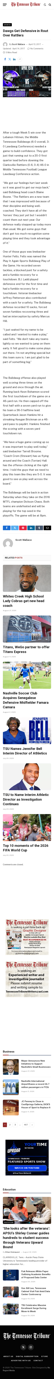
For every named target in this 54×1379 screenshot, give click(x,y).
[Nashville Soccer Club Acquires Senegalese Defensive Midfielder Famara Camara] (27, 675)
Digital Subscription (27, 1356)
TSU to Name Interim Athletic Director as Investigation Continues (26, 799)
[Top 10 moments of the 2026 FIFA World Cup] (27, 827)
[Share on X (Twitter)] (9, 59)
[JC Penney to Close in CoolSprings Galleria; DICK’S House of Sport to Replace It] (11, 1107)
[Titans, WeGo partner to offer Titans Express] (27, 629)
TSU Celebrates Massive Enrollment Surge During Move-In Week (33, 1308)
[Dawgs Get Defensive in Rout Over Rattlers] (27, 81)
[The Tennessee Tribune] (26, 4)
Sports (7, 25)
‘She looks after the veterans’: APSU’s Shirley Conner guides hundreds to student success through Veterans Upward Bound (26, 1237)
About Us (8, 1356)
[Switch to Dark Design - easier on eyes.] (45, 4)
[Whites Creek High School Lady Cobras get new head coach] (27, 578)
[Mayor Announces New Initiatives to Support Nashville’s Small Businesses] (11, 1067)
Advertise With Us (21, 1361)
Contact (38, 1361)
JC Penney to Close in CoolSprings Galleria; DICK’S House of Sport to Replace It (35, 1104)
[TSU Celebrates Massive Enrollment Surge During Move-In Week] (11, 1309)
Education (8, 1222)
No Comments (36, 48)
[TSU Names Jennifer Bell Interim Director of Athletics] (27, 730)
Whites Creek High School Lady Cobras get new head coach (23, 601)
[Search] (49, 4)
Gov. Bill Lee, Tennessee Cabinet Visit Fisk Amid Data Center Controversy (35, 1291)
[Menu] (5, 4)
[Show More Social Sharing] (20, 59)
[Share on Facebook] (5, 59)
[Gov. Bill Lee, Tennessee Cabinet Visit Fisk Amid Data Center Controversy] (11, 1292)
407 (26, 1125)
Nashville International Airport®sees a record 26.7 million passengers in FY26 (35, 1084)
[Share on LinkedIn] (14, 59)
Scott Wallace (18, 44)
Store (44, 1356)
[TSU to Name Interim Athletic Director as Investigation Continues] (27, 776)
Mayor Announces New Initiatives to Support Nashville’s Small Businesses (36, 1064)
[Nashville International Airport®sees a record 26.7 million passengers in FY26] (11, 1087)
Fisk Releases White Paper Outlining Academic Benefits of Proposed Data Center (35, 1274)
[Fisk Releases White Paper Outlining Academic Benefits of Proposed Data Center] (11, 1275)
